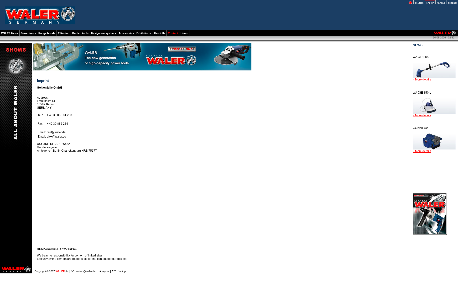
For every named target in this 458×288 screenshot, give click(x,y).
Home (184, 33)
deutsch (419, 2)
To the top (120, 271)
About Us (159, 33)
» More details (422, 79)
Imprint (105, 271)
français (441, 2)
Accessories (126, 33)
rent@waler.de (56, 132)
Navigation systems (103, 33)
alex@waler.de (56, 136)
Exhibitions (143, 33)
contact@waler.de (84, 271)
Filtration (63, 33)
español (452, 2)
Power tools (28, 33)
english (430, 2)
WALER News (9, 33)
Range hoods (46, 33)
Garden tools (80, 33)
